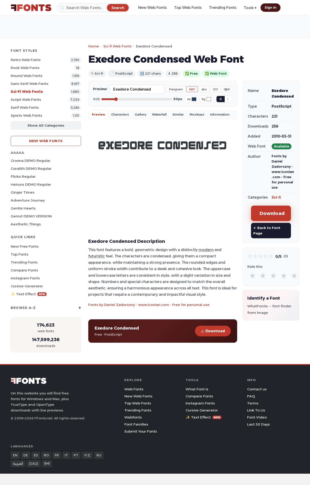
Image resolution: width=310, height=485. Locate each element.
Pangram (176, 89)
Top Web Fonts (188, 7)
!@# (227, 89)
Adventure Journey (28, 200)
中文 (87, 455)
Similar (178, 114)
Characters (120, 114)
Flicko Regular (23, 176)
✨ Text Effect (28, 294)
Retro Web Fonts (26, 60)
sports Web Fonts (26, 115)
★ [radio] (252, 276)
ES (36, 455)
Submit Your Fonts (140, 431)
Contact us (257, 389)
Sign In (270, 7)
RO (46, 455)
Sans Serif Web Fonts (29, 83)
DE (25, 455)
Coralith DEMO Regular (31, 168)
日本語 (33, 464)
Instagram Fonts (25, 278)
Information (219, 114)
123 (215, 89)
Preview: (100, 89)
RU (98, 455)
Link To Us (256, 410)
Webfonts (133, 417)
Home (93, 46)
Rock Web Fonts (25, 68)
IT (66, 455)
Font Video (257, 417)
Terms (252, 403)
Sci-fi (276, 197)
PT (76, 455)
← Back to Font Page (266, 230)
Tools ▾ (250, 8)
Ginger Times (22, 192)
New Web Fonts (152, 7)
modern (206, 249)
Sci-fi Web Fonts (27, 91)
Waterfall (159, 114)
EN (15, 455)
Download (215, 331)
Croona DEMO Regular (30, 160)
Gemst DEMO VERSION (31, 216)
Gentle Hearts (23, 208)
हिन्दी (47, 464)
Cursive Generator (27, 286)
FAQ (251, 396)
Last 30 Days (258, 424)
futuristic (96, 256)
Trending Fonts (222, 7)
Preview (98, 114)
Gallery (140, 114)
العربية (18, 464)
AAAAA (17, 152)
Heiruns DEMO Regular (31, 184)
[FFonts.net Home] (31, 7)
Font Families (136, 424)
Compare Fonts (24, 270)
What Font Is (197, 389)
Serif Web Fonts (25, 107)
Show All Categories (45, 125)
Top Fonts (19, 254)
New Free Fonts (25, 246)
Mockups (197, 114)
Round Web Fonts (26, 76)
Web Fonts (133, 389)
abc (204, 89)
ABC (192, 89)
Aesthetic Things (26, 224)
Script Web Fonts (26, 99)
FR (57, 455)
